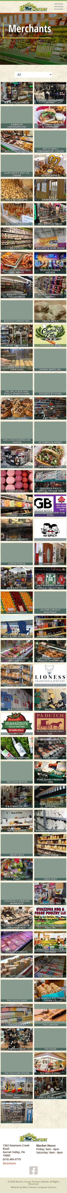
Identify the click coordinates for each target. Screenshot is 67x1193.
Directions (9, 1163)
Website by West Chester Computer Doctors (33, 1187)
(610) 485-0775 (12, 1159)
